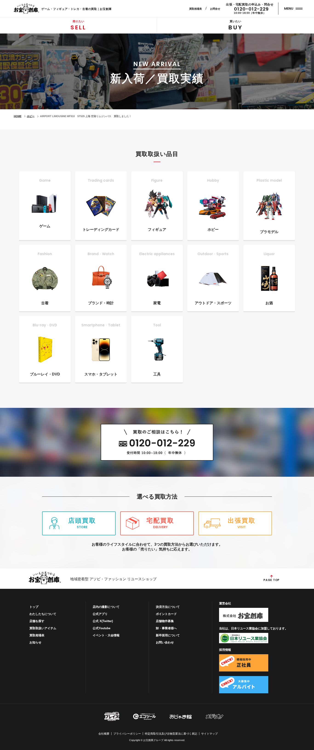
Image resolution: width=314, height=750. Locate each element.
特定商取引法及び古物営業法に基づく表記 (171, 733)
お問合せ (215, 8)
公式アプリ (100, 614)
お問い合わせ (165, 642)
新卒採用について (168, 635)
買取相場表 (195, 8)
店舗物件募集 (165, 621)
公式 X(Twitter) (103, 621)
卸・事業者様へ (166, 628)
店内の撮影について (106, 607)
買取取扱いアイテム (42, 628)
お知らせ (35, 642)
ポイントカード (166, 614)
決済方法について (168, 607)
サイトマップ (209, 733)
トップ (33, 607)
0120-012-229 (251, 9)
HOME (17, 116)
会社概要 (103, 733)
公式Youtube (101, 628)
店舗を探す (36, 621)
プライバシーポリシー (127, 733)
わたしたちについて (42, 614)
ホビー (30, 116)
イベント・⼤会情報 (106, 635)
